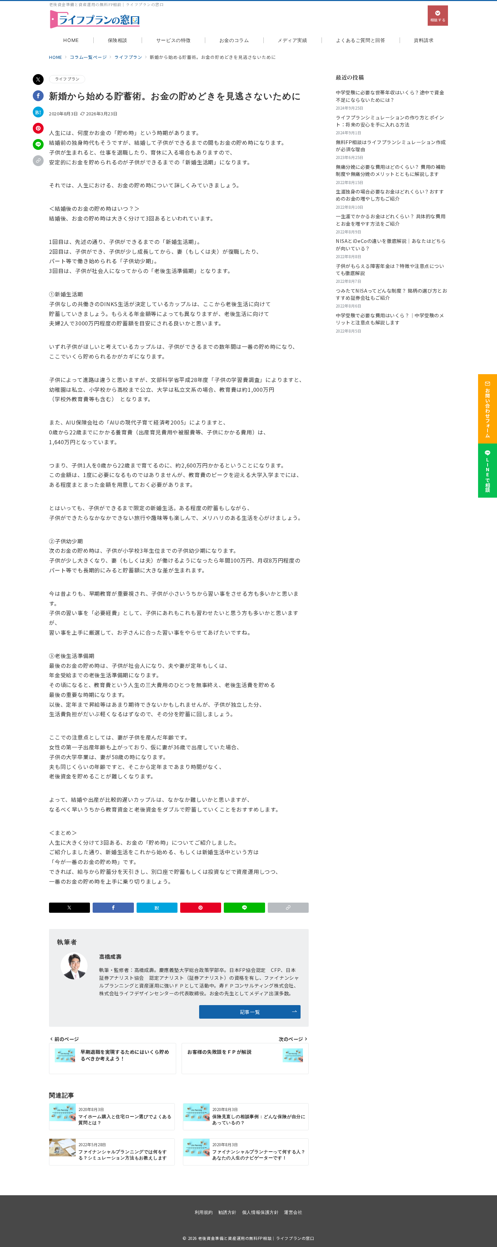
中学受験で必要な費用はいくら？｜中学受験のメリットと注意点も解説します (390, 319)
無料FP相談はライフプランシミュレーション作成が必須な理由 (391, 146)
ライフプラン (67, 79)
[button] (38, 160)
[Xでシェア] (38, 79)
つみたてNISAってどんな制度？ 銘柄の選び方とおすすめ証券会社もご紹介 (391, 294)
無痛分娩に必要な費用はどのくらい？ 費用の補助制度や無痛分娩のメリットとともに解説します (390, 170)
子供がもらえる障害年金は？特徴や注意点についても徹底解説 (390, 269)
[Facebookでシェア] (38, 95)
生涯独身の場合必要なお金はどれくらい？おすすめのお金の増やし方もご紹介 (390, 195)
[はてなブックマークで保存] (38, 112)
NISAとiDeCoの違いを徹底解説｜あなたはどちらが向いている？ (391, 244)
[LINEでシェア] (38, 144)
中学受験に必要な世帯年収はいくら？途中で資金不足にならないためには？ (390, 96)
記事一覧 (250, 1011)
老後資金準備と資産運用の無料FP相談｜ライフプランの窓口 (256, 1238)
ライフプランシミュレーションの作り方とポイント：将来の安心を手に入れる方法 (390, 121)
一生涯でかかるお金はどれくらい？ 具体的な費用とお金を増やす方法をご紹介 (390, 220)
